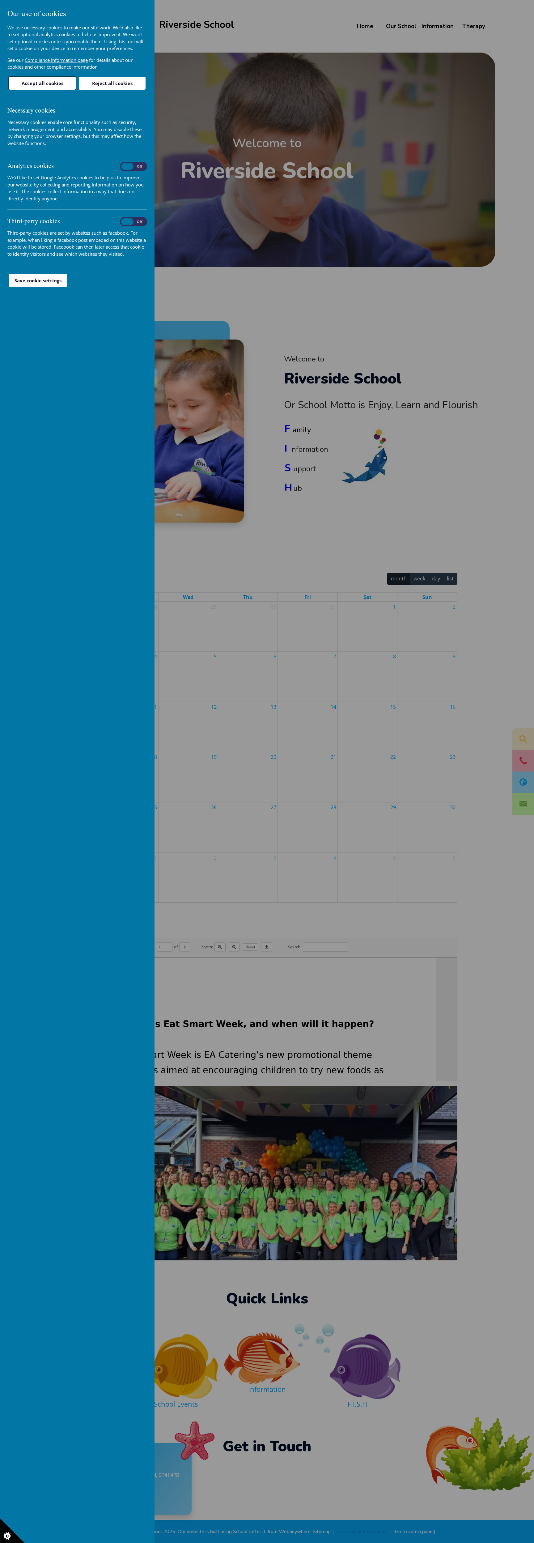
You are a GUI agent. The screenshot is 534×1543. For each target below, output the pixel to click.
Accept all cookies (42, 83)
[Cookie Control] (12, 1530)
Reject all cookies (112, 83)
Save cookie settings (38, 280)
